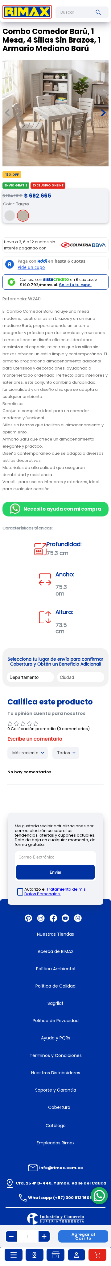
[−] (11, 1236)
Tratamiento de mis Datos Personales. (55, 891)
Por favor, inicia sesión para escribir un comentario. (55, 739)
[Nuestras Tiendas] (55, 1255)
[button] (34, 1255)
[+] (44, 1236)
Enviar (55, 872)
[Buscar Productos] (100, 12)
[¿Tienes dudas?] (99, 1195)
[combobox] (82, 12)
